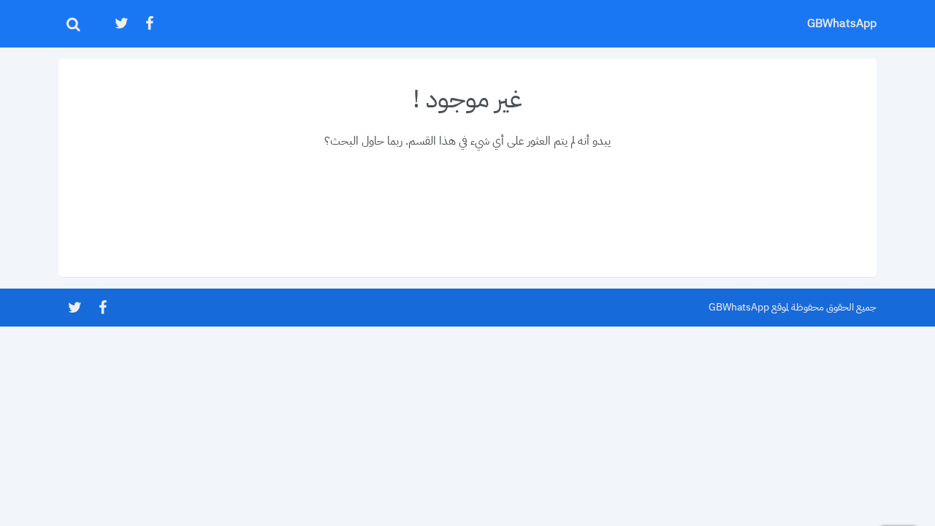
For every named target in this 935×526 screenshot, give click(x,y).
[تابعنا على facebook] (148, 23)
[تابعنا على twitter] (120, 23)
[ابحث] (73, 24)
